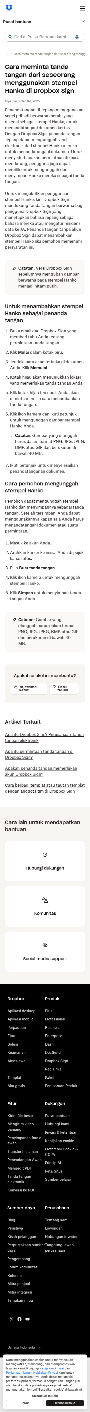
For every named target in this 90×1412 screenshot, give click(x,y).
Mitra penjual (19, 1284)
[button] (10, 37)
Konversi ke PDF (21, 1190)
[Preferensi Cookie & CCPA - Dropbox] (45, 1381)
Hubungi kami (57, 1124)
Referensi (16, 1275)
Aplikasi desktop (22, 1011)
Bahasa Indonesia (21, 1347)
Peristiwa (15, 1228)
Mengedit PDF (20, 1168)
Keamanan (17, 1052)
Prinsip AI (53, 1163)
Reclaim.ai (53, 1069)
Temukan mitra (20, 1300)
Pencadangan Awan (25, 1160)
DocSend (53, 1052)
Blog (11, 1220)
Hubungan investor (61, 1237)
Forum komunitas (23, 1267)
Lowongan (54, 1228)
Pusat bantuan (17, 21)
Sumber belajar (58, 1179)
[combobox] (45, 37)
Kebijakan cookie (59, 1141)
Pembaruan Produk (61, 1086)
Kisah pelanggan (22, 1237)
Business (52, 1027)
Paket (49, 1077)
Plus (48, 1011)
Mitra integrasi (20, 1292)
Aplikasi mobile (21, 1019)
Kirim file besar (20, 1116)
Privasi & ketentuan (61, 1132)
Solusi (13, 1044)
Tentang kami (56, 1220)
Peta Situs (53, 1171)
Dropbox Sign (56, 1061)
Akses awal (17, 1061)
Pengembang (19, 1259)
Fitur (12, 1036)
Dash (49, 1044)
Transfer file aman (23, 1151)
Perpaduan (17, 1027)
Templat (14, 1077)
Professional (55, 1019)
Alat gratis (16, 1086)
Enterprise (53, 1036)
